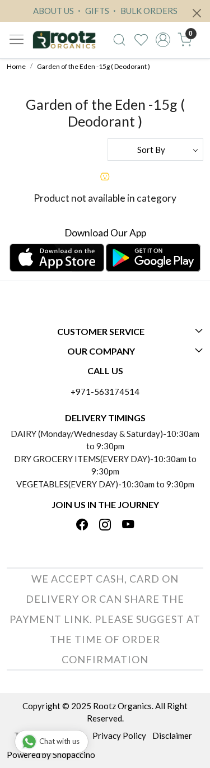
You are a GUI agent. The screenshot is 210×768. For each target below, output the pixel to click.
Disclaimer (172, 735)
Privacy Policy (119, 735)
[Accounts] (163, 39)
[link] (119, 39)
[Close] (197, 13)
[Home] (64, 40)
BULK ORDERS (148, 11)
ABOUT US (53, 11)
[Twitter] (105, 525)
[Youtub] (128, 525)
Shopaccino (74, 755)
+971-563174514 (105, 392)
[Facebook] (82, 525)
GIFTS (96, 11)
